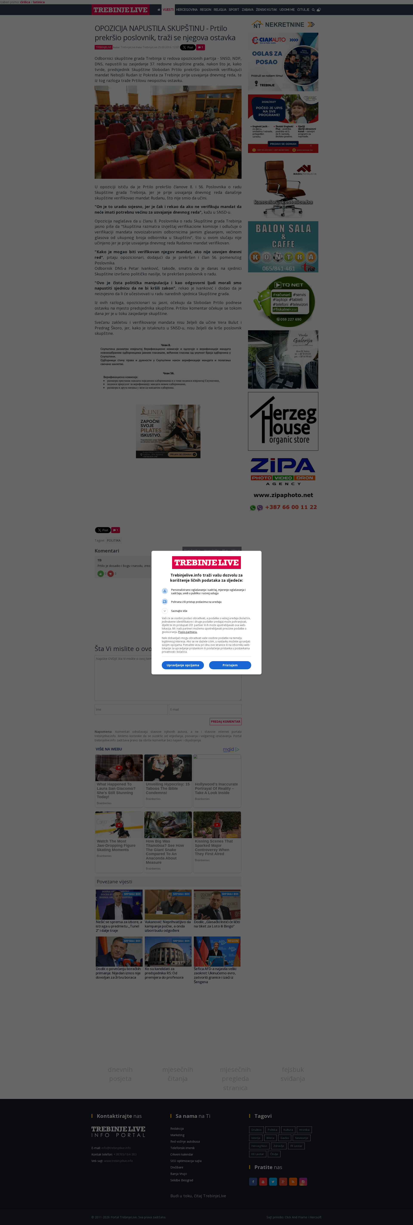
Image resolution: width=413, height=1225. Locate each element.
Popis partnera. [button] (187, 632)
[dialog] (206, 612)
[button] (206, 611)
